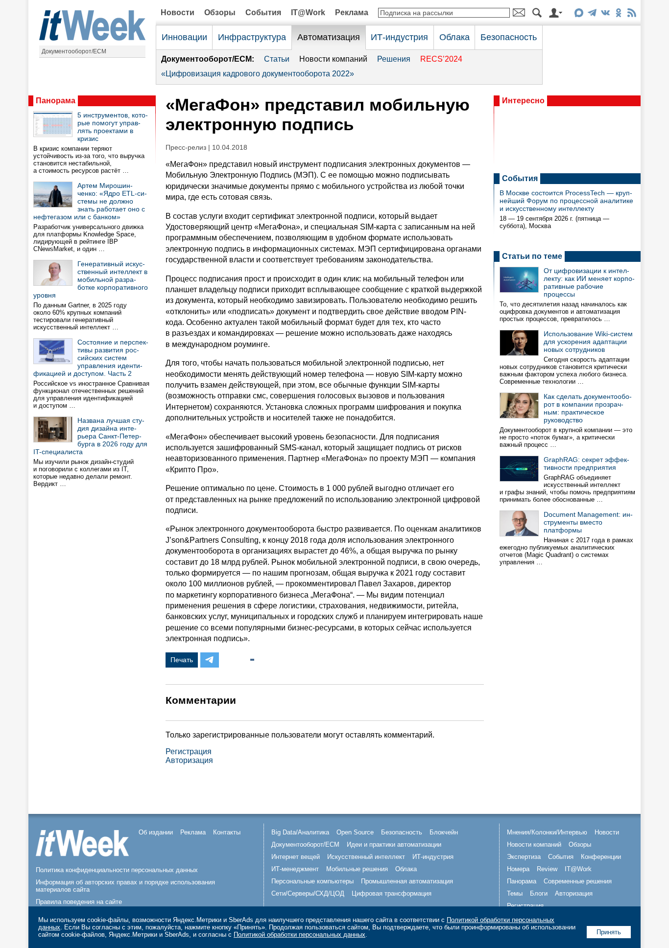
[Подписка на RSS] (631, 14)
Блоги (539, 893)
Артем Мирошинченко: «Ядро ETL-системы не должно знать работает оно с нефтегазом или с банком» (90, 201)
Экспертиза (524, 856)
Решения (393, 59)
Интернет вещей (295, 856)
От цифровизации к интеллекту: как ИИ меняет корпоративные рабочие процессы (589, 282)
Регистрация (189, 751)
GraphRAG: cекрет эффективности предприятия (586, 463)
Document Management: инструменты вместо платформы (588, 522)
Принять (609, 932)
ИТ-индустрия (399, 37)
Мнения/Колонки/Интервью (547, 832)
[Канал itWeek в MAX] (578, 14)
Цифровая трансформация (391, 893)
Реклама (351, 12)
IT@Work (308, 12)
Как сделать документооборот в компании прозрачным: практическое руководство (588, 408)
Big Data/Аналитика (300, 832)
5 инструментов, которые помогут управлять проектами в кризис (112, 126)
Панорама (55, 100)
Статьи (276, 59)
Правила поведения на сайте (79, 901)
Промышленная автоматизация (407, 881)
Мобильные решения (357, 869)
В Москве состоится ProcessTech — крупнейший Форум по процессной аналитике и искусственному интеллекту (566, 200)
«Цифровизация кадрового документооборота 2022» (257, 73)
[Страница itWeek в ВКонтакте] (605, 14)
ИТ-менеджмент (295, 869)
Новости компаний (333, 59)
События (263, 12)
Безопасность (508, 37)
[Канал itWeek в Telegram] (591, 14)
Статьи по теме (532, 256)
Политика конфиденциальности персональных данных (117, 870)
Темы (515, 893)
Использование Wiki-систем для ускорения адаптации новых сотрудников (588, 341)
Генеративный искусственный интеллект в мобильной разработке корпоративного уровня (90, 279)
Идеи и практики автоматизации (394, 844)
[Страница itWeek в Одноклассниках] (618, 14)
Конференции (601, 856)
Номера (518, 869)
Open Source (355, 832)
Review (547, 869)
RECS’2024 (441, 59)
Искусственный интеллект (366, 856)
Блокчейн (444, 832)
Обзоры (220, 12)
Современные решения (578, 881)
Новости (177, 12)
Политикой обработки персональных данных (299, 934)
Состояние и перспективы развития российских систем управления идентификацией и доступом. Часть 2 (90, 357)
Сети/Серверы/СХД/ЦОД (307, 893)
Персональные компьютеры (312, 881)
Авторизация (189, 760)
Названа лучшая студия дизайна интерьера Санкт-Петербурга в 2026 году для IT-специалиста (90, 436)
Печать (181, 660)
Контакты (226, 832)
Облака (454, 37)
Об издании (156, 832)
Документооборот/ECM (74, 51)
